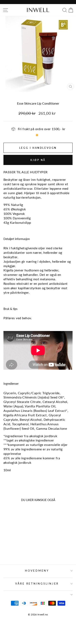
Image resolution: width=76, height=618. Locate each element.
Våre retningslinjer (37, 583)
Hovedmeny (37, 570)
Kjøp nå (38, 160)
